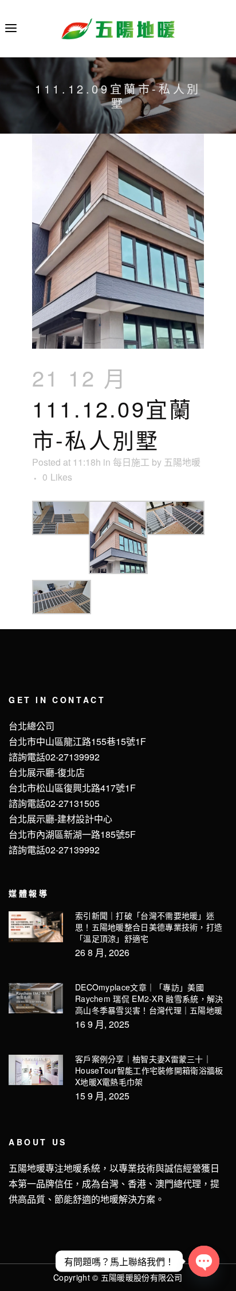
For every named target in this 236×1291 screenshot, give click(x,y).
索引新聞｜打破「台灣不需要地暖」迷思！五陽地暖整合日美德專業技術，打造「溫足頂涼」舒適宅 (148, 927)
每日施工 (131, 462)
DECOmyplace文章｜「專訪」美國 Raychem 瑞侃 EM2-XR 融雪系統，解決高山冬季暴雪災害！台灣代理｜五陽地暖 (149, 998)
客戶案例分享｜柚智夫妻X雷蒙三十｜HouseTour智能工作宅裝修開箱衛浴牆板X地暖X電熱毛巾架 (149, 1070)
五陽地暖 (182, 462)
